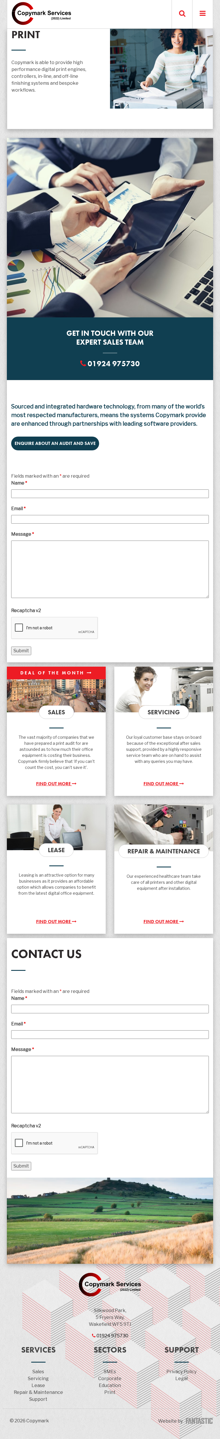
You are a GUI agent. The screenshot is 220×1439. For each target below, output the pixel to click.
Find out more (54, 784)
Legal (181, 1378)
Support (38, 1399)
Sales (38, 1371)
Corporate (109, 1378)
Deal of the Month (53, 673)
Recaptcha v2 (26, 610)
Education (110, 1385)
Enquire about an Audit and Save (55, 443)
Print (109, 1392)
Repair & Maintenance (38, 1392)
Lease (38, 1385)
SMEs (110, 1371)
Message (22, 534)
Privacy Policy (181, 1371)
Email (18, 508)
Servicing (38, 1378)
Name (19, 483)
